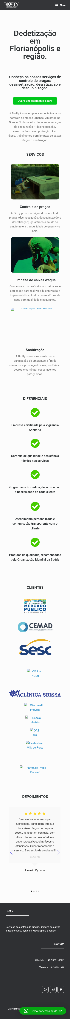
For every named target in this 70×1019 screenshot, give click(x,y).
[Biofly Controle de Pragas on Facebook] (60, 989)
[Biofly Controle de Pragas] (11, 5)
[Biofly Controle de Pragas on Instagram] (53, 989)
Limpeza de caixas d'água (35, 280)
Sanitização (35, 350)
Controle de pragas (35, 207)
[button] (42, 1011)
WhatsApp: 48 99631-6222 (49, 960)
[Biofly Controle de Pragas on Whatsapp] (45, 989)
